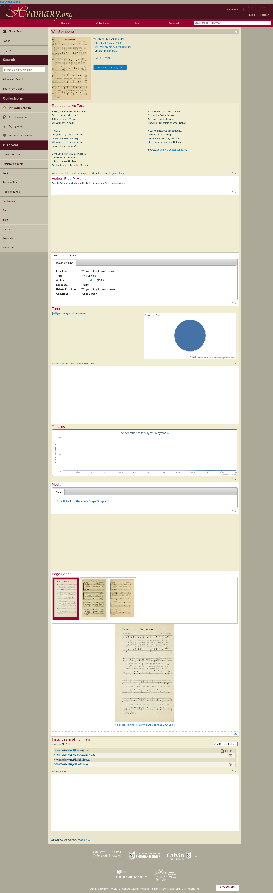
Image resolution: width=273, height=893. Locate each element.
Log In (6, 40)
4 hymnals (112, 51)
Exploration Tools (13, 163)
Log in (252, 15)
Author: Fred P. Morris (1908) (107, 43)
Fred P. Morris (88, 280)
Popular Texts (11, 182)
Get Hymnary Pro (190, 889)
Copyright (103, 889)
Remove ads (231, 9)
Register (264, 15)
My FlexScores (18, 117)
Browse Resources (14, 154)
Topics (6, 173)
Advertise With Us (140, 889)
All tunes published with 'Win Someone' (73, 363)
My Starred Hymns (20, 107)
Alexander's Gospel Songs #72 (171, 150)
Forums (7, 229)
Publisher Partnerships (162, 889)
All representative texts (64, 173)
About (93, 889)
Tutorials (8, 238)
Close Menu (15, 31)
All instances (59, 771)
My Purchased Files (20, 135)
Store (138, 22)
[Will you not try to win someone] (69, 313)
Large (122, 173)
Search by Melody (13, 88)
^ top (234, 173)
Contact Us (124, 889)
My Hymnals (16, 126)
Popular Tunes (11, 191)
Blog (5, 219)
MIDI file (64, 501)
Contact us (84, 839)
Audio (59, 492)
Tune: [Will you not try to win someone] (112, 47)
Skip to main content (10, 2)
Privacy (113, 889)
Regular (113, 173)
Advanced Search (13, 79)
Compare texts (87, 173)
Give (178, 889)
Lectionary (9, 201)
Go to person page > (115, 183)
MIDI (107, 58)
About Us (8, 247)
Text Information (64, 262)
